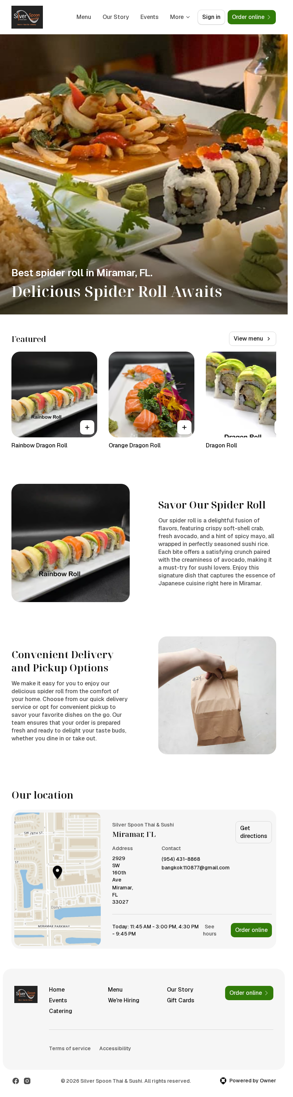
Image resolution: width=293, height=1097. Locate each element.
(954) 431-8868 (181, 859)
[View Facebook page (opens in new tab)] (15, 1081)
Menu (83, 17)
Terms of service (70, 1048)
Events (149, 17)
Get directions (253, 832)
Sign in (211, 17)
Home (57, 989)
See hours (210, 930)
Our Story (116, 17)
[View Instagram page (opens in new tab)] (27, 1081)
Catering (60, 1011)
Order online (251, 930)
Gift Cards (180, 1000)
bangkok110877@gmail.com (196, 867)
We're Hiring (123, 1000)
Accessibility (115, 1048)
